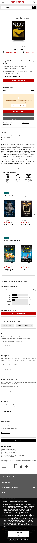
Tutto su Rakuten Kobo (9, 477)
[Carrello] (33, 2)
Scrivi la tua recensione (18, 313)
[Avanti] (34, 214)
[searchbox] (18, 7)
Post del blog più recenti (10, 487)
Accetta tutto (18, 532)
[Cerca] (34, 7)
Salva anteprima (29, 52)
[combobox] (7, 325)
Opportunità (6, 482)
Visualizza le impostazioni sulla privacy (18, 539)
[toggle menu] (2, 2)
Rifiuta (18, 536)
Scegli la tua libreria (18, 105)
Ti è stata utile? (5, 345)
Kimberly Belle (19, 49)
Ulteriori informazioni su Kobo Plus (13, 76)
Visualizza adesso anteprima (13, 52)
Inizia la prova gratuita (18, 80)
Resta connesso (7, 493)
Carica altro (18, 440)
